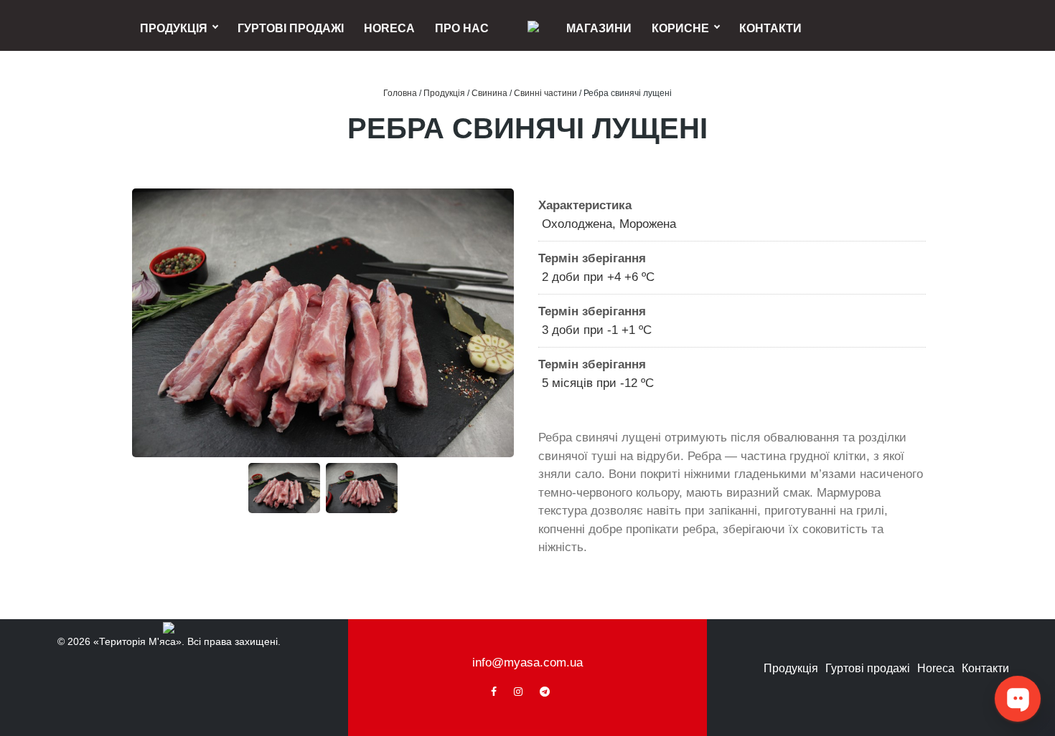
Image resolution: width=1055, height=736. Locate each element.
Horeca (389, 28)
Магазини (599, 28)
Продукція (173, 28)
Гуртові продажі (291, 28)
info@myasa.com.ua (527, 662)
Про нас (462, 28)
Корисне (680, 28)
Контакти (770, 28)
